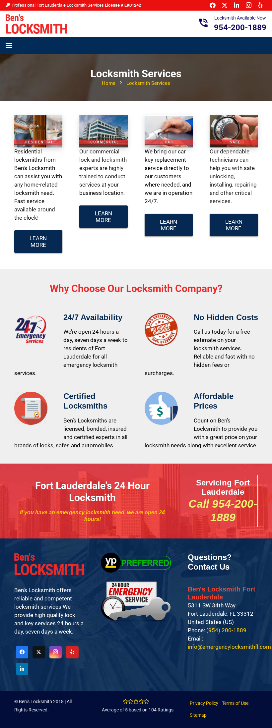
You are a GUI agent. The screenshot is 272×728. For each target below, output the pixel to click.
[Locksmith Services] (38, 131)
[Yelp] (72, 652)
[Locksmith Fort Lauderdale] (36, 24)
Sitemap (198, 715)
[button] (9, 45)
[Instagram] (55, 652)
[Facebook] (22, 652)
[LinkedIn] (22, 669)
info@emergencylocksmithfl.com (229, 647)
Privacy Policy (204, 703)
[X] (39, 652)
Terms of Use (235, 703)
